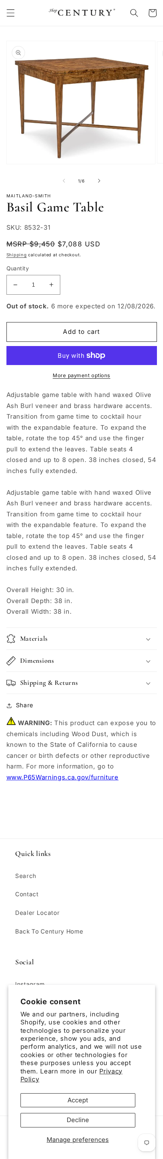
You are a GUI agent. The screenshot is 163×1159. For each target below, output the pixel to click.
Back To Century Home (49, 931)
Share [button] (24, 705)
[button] (10, 13)
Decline (78, 1120)
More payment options (81, 375)
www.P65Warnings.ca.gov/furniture (62, 777)
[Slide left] (64, 181)
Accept (77, 1100)
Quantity (17, 268)
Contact (27, 894)
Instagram (30, 984)
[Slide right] (99, 181)
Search (25, 876)
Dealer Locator (37, 912)
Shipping (16, 254)
